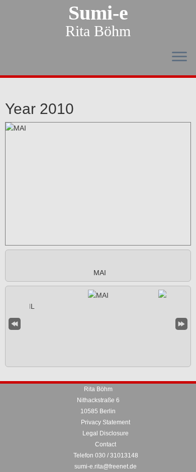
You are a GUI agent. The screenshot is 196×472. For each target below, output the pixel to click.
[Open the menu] (179, 57)
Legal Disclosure (105, 433)
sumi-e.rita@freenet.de (105, 466)
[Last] (181, 322)
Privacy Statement (105, 422)
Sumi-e (98, 13)
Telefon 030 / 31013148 (105, 455)
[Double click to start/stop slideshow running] (98, 295)
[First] (15, 322)
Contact (105, 444)
